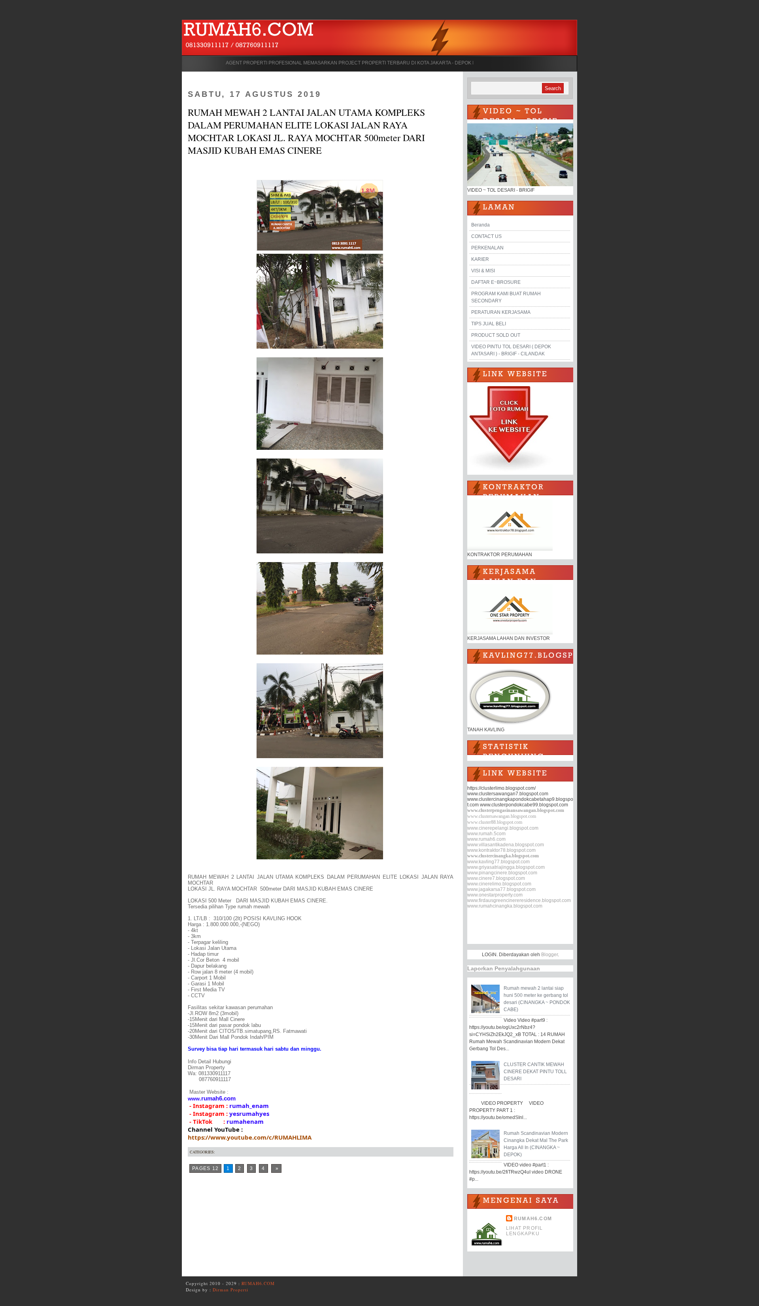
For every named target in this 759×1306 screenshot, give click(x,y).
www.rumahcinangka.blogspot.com (504, 906)
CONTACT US (486, 236)
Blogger (549, 954)
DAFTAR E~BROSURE (496, 282)
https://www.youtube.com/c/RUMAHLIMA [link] (250, 1137)
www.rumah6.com (486, 839)
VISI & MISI (483, 271)
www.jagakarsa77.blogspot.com (501, 889)
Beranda (480, 225)
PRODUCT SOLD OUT (495, 335)
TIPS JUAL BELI (488, 323)
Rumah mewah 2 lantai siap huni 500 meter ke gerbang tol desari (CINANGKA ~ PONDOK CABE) (537, 998)
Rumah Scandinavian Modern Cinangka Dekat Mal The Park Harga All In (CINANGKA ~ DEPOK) (536, 1143)
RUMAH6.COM (533, 1218)
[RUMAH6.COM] (249, 31)
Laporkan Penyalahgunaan (503, 968)
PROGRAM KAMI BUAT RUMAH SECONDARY (506, 297)
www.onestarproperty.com (495, 895)
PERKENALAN (487, 248)
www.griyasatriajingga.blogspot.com (506, 867)
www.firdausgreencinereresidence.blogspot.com (519, 900)
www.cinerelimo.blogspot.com (499, 884)
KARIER (480, 259)
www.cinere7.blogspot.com (496, 878)
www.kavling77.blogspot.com (498, 861)
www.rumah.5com (486, 833)
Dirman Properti (230, 1290)
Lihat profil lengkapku (524, 1230)
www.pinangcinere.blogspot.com (502, 873)
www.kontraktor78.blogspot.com (501, 850)
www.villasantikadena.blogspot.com (505, 844)
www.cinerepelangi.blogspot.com (502, 828)
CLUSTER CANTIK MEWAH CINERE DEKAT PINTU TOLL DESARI (535, 1071)
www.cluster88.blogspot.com (494, 822)
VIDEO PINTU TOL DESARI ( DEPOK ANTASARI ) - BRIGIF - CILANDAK (511, 350)
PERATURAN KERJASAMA (501, 312)
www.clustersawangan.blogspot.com (501, 816)
